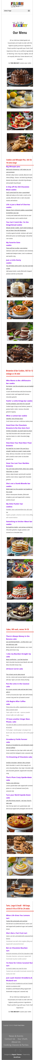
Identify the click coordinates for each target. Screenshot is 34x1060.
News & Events (16, 1036)
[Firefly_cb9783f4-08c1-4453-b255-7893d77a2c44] (20, 108)
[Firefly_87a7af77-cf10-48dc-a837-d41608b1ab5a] (20, 151)
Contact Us (10, 1038)
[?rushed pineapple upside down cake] (20, 832)
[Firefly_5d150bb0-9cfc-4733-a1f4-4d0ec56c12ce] (20, 86)
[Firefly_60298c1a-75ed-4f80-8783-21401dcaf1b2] (20, 599)
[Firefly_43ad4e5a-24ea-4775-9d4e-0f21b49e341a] (20, 897)
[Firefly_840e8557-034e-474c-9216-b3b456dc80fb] (20, 297)
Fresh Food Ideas (19, 1025)
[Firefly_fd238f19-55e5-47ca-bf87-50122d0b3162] (20, 577)
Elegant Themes (17, 1054)
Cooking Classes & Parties (16, 1044)
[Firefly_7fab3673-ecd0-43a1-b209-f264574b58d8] (20, 318)
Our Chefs (22, 1038)
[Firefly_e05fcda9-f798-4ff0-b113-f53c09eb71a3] (20, 621)
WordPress (17, 1057)
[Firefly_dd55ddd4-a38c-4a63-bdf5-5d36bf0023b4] (20, 130)
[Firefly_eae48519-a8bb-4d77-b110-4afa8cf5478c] (20, 362)
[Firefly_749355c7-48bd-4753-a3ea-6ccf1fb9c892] (20, 875)
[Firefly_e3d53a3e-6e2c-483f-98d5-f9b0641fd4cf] (20, 555)
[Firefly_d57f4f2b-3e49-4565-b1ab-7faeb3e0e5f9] (20, 340)
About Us (16, 1041)
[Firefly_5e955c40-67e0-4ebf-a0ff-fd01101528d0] (20, 853)
